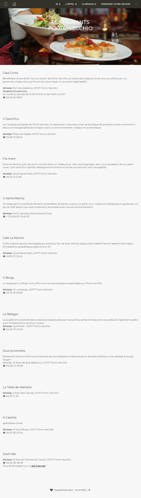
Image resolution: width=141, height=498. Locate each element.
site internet (38, 466)
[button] (70, 88)
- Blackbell (81, 490)
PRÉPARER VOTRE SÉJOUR (115, 4)
